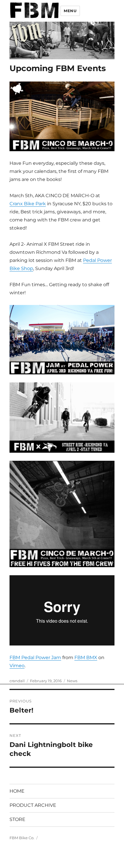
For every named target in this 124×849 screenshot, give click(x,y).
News (72, 680)
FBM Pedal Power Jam (35, 657)
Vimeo (17, 665)
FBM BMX (85, 657)
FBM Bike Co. (22, 837)
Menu (70, 10)
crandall (17, 680)
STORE (17, 819)
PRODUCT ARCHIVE (33, 805)
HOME (17, 791)
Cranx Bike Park (28, 203)
